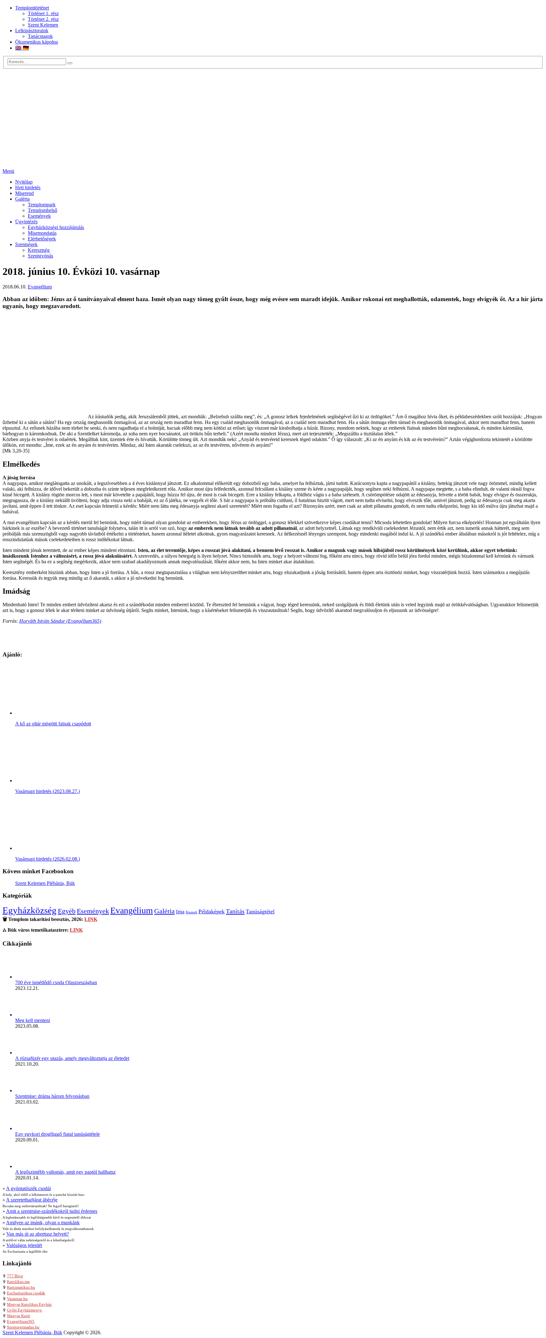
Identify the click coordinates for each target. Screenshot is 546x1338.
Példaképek (211, 911)
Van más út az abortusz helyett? (37, 1234)
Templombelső (42, 210)
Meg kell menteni (32, 1020)
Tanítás (235, 911)
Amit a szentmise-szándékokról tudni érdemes (51, 1211)
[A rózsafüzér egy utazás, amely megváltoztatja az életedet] (27, 1052)
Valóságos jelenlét (24, 1245)
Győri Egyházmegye (24, 1310)
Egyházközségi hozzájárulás (56, 227)
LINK (90, 919)
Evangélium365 (20, 1321)
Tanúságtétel (260, 911)
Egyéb (67, 911)
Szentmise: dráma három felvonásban (52, 1096)
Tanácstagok (40, 36)
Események (39, 216)
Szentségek (26, 244)
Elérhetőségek (42, 238)
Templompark (42, 204)
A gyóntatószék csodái (28, 1188)
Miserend (24, 193)
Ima (180, 912)
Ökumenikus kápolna (36, 42)
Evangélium (40, 286)
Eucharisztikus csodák (26, 1293)
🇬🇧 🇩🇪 (22, 48)
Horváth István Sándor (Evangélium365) (60, 621)
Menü (8, 171)
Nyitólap (24, 182)
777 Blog (15, 1276)
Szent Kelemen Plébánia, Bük (45, 883)
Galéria (22, 199)
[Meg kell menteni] (27, 1014)
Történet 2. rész (43, 19)
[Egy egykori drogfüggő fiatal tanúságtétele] (27, 1128)
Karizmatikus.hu (21, 1287)
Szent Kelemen (43, 24)
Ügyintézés (26, 221)
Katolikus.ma (18, 1281)
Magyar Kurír (18, 1315)
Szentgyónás (40, 255)
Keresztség (39, 250)
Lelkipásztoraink (31, 30)
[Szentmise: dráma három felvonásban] (27, 1090)
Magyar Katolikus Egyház (29, 1304)
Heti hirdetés (27, 187)
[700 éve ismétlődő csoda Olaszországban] (27, 976)
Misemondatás (42, 233)
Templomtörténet (32, 7)
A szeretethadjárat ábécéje (32, 1199)
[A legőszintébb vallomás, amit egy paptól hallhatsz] (27, 1166)
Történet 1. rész (43, 13)
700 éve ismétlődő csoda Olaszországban (56, 982)
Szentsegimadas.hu (23, 1327)
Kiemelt (191, 912)
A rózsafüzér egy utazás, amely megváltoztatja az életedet (72, 1058)
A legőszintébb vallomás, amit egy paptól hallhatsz (65, 1172)
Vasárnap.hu (17, 1298)
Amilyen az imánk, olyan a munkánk (43, 1222)
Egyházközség (30, 910)
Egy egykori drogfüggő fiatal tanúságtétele (57, 1134)
